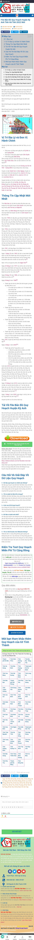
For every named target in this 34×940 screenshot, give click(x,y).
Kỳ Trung (23, 188)
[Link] (18, 807)
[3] (5, 162)
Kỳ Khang (23, 184)
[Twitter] (14, 871)
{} (20, 807)
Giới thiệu (5, 910)
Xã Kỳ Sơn (16, 783)
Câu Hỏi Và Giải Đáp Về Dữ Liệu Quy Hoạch (16, 53)
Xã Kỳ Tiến (27, 785)
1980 (15, 275)
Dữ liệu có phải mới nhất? (11, 514)
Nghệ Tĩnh (23, 263)
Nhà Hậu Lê (7, 203)
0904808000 (23, 615)
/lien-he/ (19, 907)
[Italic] (4, 807)
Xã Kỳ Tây (28, 783)
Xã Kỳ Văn (11, 787)
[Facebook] (10, 871)
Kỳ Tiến (18, 188)
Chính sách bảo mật (9, 886)
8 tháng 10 (8, 275)
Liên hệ (5, 903)
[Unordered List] (12, 807)
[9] (4, 341)
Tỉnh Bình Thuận (20, 703)
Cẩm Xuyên (26, 154)
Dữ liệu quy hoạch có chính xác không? (15, 483)
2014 (8, 366)
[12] (17, 396)
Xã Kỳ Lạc (25, 781)
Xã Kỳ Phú (10, 783)
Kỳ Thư (6, 188)
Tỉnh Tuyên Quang (4, 689)
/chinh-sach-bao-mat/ (25, 890)
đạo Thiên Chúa (9, 160)
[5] (26, 262)
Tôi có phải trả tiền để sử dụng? (13, 494)
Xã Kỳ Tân (22, 783)
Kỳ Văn (28, 188)
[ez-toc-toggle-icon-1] (28, 36)
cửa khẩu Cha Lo (8, 177)
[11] (15, 390)
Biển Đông (17, 156)
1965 (15, 253)
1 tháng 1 (7, 394)
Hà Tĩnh (8, 779)
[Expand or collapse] (31, 36)
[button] (1, 15)
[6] (18, 271)
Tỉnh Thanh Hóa (12, 721)
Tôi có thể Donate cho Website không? (16, 532)
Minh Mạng (14, 211)
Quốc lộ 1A (24, 173)
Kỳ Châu (21, 182)
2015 (15, 383)
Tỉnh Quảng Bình (12, 741)
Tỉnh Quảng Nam (20, 660)
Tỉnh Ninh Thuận (20, 696)
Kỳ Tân (22, 186)
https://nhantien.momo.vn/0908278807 (19, 567)
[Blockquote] (14, 807)
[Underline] (6, 807)
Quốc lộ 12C (22, 175)
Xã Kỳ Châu (20, 779)
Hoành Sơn (13, 171)
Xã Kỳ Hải (11, 781)
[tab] (17, 483)
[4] (26, 259)
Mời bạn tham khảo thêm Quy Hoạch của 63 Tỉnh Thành (15, 63)
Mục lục (10, 39)
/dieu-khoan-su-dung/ (25, 900)
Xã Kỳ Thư (12, 785)
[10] (17, 344)
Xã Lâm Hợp (24, 787)
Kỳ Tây (26, 186)
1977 (15, 266)
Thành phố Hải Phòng (12, 682)
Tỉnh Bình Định (19, 675)
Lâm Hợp (9, 190)
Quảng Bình (10, 152)
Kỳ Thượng (12, 188)
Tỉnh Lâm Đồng (19, 734)
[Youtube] (19, 871)
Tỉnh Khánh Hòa (20, 689)
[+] (22, 807)
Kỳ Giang (13, 184)
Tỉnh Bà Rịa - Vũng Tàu (28, 660)
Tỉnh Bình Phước (20, 741)
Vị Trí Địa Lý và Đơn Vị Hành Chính (17, 42)
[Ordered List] (10, 807)
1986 (14, 280)
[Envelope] (24, 871)
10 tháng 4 (8, 383)
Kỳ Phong (7, 186)
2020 (14, 394)
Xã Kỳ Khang (17, 781)
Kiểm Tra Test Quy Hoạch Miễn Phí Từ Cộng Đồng (16, 58)
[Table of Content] (29, 36)
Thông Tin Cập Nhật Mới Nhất (16, 44)
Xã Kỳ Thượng (19, 785)
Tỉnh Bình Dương (20, 755)
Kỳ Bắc (16, 182)
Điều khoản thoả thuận (10, 894)
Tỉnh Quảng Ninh (4, 748)
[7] (13, 276)
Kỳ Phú (12, 186)
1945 (8, 218)
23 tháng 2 (8, 266)
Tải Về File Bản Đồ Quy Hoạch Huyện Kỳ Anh (16, 48)
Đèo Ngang (21, 171)
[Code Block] (16, 807)
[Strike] (8, 807)
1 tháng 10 (8, 253)
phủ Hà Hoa (11, 207)
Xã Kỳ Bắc (14, 779)
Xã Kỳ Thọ (5, 785)
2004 (14, 345)
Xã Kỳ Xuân (17, 787)
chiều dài (12, 175)
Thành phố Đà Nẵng (12, 762)
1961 (6, 248)
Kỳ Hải (18, 184)
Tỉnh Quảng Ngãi (20, 668)
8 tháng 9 (7, 280)
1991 (6, 339)
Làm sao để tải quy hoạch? (12, 505)
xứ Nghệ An (18, 207)
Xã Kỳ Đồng (27, 779)
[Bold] (2, 807)
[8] (16, 280)
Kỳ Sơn (17, 186)
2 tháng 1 (7, 345)
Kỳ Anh (26, 150)
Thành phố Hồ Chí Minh (28, 668)
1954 (6, 229)
